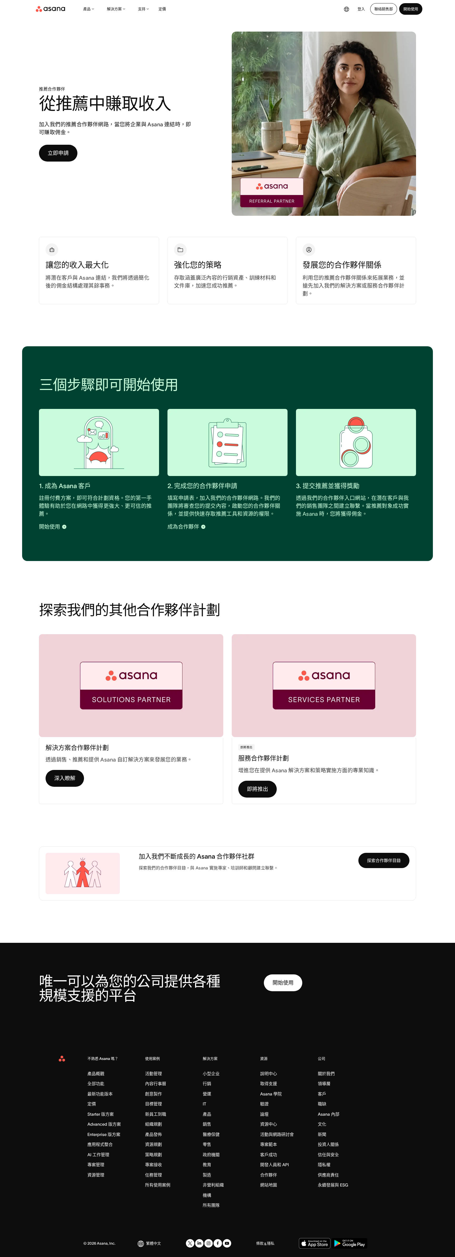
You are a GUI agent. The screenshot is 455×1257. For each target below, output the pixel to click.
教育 (207, 1164)
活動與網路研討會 (277, 1134)
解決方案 (114, 9)
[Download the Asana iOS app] (314, 1243)
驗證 (264, 1103)
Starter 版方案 (100, 1114)
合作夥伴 (268, 1175)
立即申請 (58, 153)
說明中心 (268, 1073)
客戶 (322, 1093)
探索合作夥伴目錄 (384, 860)
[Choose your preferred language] (346, 9)
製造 (207, 1175)
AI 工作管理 (98, 1154)
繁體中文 (153, 1243)
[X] (190, 1243)
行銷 (207, 1083)
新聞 (322, 1134)
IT (204, 1103)
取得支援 (268, 1083)
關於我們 (326, 1073)
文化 (322, 1124)
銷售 (207, 1124)
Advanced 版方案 (104, 1124)
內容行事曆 (155, 1083)
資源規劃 (153, 1144)
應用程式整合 (100, 1144)
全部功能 (95, 1083)
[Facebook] (218, 1243)
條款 (260, 1243)
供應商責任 (328, 1175)
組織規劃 (153, 1124)
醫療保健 (211, 1134)
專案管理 (95, 1164)
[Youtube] (227, 1243)
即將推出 (257, 789)
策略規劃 (153, 1154)
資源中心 (268, 1124)
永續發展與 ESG (333, 1185)
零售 (207, 1144)
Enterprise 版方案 (103, 1134)
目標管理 (153, 1103)
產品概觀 (95, 1073)
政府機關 (211, 1154)
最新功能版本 (100, 1093)
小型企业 (211, 1073)
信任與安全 (328, 1154)
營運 (207, 1093)
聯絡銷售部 (383, 9)
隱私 (270, 1243)
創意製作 (153, 1093)
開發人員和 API (274, 1164)
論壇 (264, 1114)
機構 (207, 1195)
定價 (162, 9)
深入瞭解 (64, 778)
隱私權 (324, 1164)
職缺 (322, 1103)
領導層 (324, 1083)
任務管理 (153, 1175)
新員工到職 (155, 1114)
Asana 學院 (271, 1093)
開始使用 (410, 9)
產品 (87, 9)
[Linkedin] (199, 1243)
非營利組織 (213, 1185)
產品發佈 (153, 1134)
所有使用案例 (157, 1185)
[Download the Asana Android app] (349, 1243)
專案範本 (268, 1144)
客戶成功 (268, 1154)
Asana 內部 (328, 1114)
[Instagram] (208, 1243)
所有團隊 (211, 1205)
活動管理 (153, 1073)
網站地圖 (268, 1185)
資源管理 (95, 1175)
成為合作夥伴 (183, 526)
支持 (141, 9)
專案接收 (153, 1164)
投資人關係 (328, 1144)
